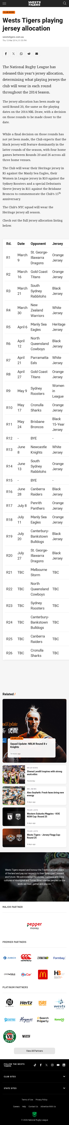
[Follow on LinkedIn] (64, 1065)
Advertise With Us (48, 1106)
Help (24, 1106)
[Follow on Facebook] (40, 1065)
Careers (16, 1106)
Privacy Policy (41, 1099)
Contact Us (33, 1106)
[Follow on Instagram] (52, 1065)
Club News (9, 12)
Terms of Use (27, 1099)
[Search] (64, 3)
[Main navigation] (4, 3)
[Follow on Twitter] (46, 1065)
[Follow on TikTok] (35, 1065)
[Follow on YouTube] (58, 1065)
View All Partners (34, 1050)
